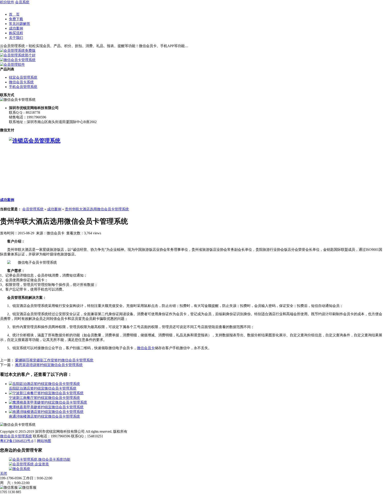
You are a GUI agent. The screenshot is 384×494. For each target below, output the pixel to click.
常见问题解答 (19, 24)
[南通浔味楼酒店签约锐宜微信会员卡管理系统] (46, 412)
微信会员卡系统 (21, 82)
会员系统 (22, 2)
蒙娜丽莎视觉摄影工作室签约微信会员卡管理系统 (54, 360)
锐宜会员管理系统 (23, 77)
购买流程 (16, 33)
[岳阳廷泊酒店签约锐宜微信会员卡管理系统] (44, 384)
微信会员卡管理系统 (16, 436)
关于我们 (16, 38)
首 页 (14, 14)
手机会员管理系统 (23, 87)
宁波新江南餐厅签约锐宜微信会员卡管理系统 (44, 398)
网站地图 (44, 441)
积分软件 (7, 2)
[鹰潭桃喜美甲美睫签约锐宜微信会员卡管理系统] (48, 402)
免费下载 (16, 19)
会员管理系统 (33, 209)
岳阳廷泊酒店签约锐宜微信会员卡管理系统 (42, 388)
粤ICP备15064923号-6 (16, 441)
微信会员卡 (146, 348)
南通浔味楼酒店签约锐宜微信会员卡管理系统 (44, 416)
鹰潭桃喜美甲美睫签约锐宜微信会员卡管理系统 (46, 407)
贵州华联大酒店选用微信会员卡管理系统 (97, 209)
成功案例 (16, 28)
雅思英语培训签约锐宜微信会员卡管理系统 (49, 365)
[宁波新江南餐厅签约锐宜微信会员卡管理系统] (46, 393)
